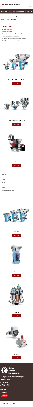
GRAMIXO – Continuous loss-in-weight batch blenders (14, 38)
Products (3, 19)
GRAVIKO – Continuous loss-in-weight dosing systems (14, 40)
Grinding (3, 179)
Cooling (3, 185)
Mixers (3, 43)
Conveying (4, 174)
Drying (3, 177)
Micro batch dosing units (7, 29)
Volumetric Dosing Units (7, 31)
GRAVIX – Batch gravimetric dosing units (10, 36)
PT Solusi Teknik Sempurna (12, 404)
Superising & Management (8, 190)
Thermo (3, 182)
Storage (3, 187)
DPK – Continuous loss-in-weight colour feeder (12, 33)
